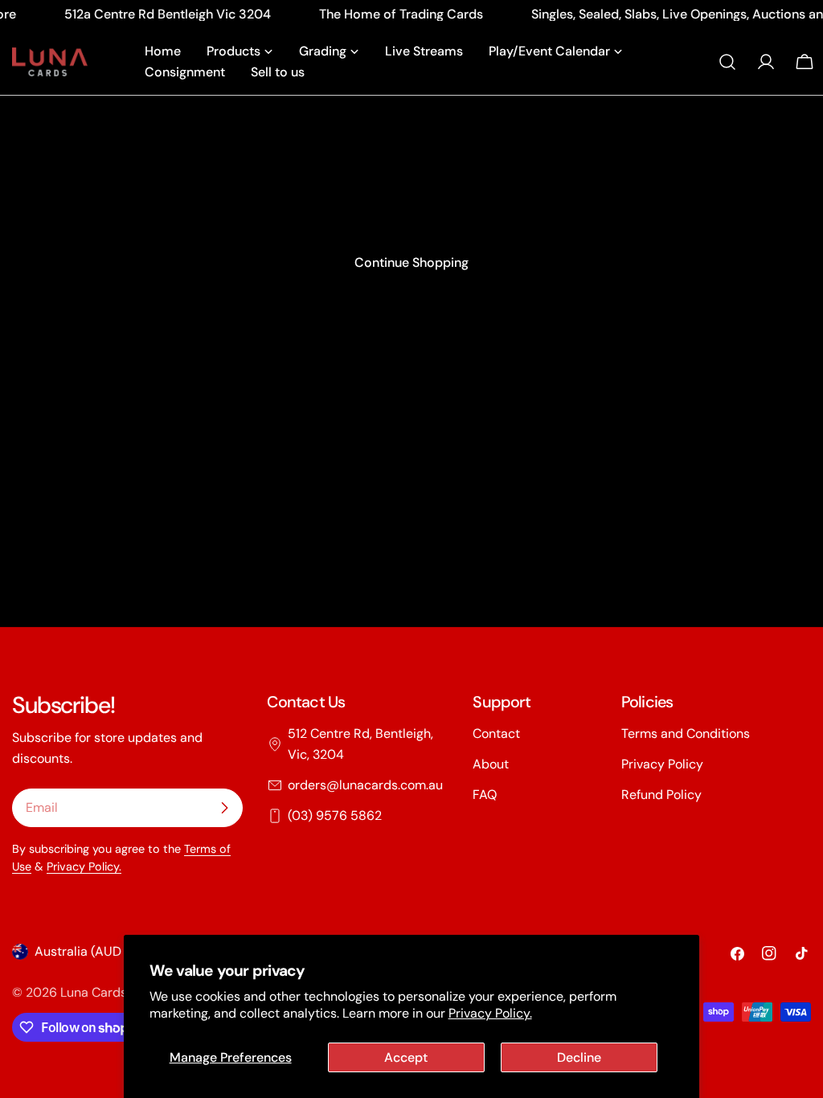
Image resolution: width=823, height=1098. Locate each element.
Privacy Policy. (490, 1013)
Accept (406, 1057)
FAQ (485, 794)
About (491, 764)
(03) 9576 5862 (335, 815)
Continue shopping (411, 262)
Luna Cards (93, 992)
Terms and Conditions (685, 733)
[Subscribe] (224, 808)
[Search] (727, 62)
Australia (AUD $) (86, 951)
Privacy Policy (662, 764)
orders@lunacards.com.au (365, 784)
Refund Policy (661, 794)
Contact (496, 733)
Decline (579, 1057)
